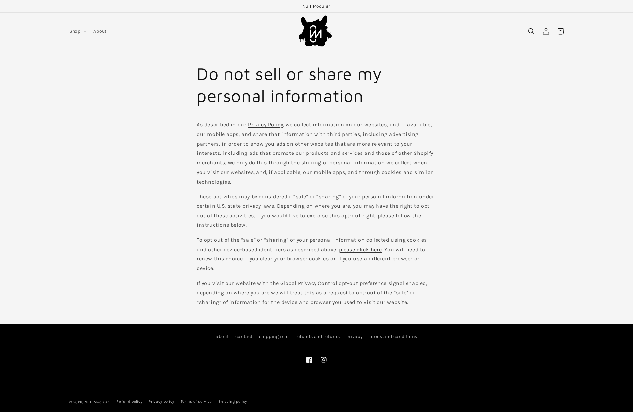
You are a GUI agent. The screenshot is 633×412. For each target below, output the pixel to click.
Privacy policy (161, 401)
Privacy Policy (265, 124)
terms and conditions (393, 336)
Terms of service (196, 401)
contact (244, 336)
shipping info (274, 336)
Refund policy (129, 401)
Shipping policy (232, 401)
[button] (77, 31)
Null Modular (97, 402)
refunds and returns (317, 336)
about (222, 336)
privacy (354, 336)
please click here (360, 249)
